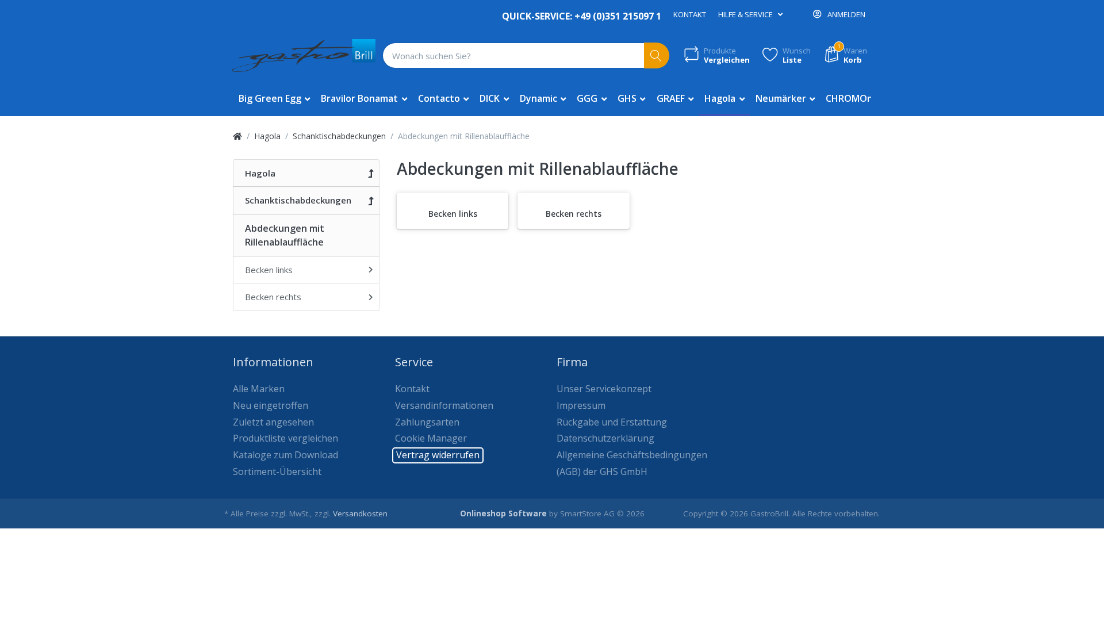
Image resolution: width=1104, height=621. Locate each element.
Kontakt (689, 14)
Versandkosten (360, 513)
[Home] (237, 136)
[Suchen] (657, 55)
